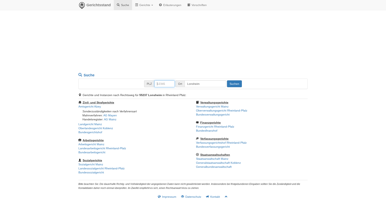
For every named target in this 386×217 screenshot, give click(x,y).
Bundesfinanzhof (206, 130)
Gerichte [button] (145, 5)
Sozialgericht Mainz (90, 164)
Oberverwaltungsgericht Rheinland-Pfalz (221, 110)
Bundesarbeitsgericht (91, 152)
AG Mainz (110, 119)
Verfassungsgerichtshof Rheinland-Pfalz (221, 142)
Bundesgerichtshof (90, 132)
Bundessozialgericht (91, 172)
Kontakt (214, 196)
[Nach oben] (224, 196)
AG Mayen (110, 115)
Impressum (168, 196)
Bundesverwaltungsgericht (213, 114)
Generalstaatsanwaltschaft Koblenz (218, 162)
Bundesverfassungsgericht (213, 146)
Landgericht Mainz (90, 124)
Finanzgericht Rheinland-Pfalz (215, 126)
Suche (124, 5)
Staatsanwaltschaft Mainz (212, 158)
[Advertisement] (193, 42)
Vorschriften (199, 5)
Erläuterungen (171, 5)
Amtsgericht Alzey (89, 106)
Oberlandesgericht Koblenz (95, 128)
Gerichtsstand (98, 5)
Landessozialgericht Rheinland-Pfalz (101, 168)
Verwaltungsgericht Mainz (212, 106)
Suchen (234, 83)
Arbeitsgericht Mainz (91, 144)
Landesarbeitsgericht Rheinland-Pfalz (102, 148)
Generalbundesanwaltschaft (214, 166)
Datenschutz (193, 196)
